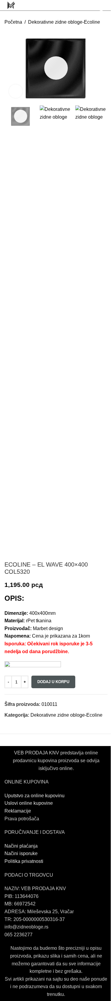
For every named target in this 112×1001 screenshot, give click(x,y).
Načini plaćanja (21, 845)
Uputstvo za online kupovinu (35, 795)
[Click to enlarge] (15, 91)
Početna (13, 22)
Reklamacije (17, 810)
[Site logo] (11, 4)
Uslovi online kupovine (28, 803)
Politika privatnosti (23, 861)
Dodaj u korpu (53, 682)
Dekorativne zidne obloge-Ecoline (64, 22)
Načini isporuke (21, 853)
